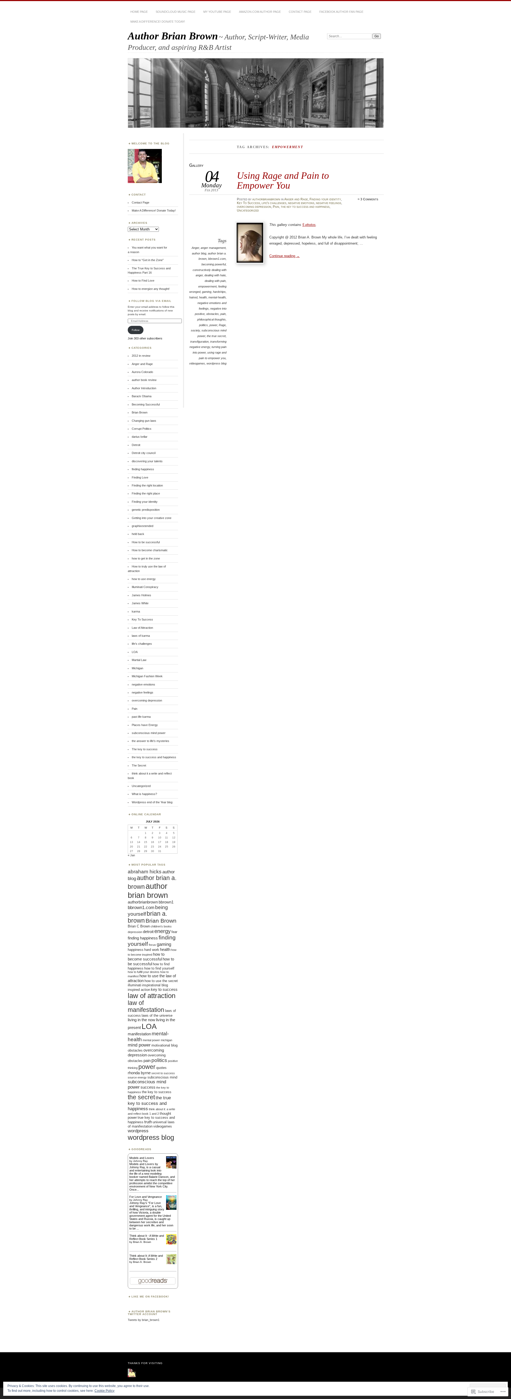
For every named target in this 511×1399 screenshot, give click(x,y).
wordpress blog (216, 363)
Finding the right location (147, 485)
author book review (144, 380)
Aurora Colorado (142, 372)
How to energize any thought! (151, 288)
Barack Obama (141, 396)
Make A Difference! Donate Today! (157, 21)
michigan (166, 1040)
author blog (199, 253)
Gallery (196, 165)
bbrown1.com (217, 258)
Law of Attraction (142, 627)
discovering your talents (147, 461)
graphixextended (142, 526)
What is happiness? (144, 794)
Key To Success (248, 203)
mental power (151, 1040)
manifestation (139, 1034)
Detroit (136, 445)
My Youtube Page (217, 11)
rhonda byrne (139, 1072)
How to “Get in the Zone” (148, 260)
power (213, 325)
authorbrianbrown (266, 199)
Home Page (139, 11)
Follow (135, 330)
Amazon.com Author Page (260, 11)
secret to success (163, 1073)
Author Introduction (144, 388)
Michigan (137, 668)
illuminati (134, 985)
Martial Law (139, 660)
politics (203, 325)
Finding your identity (325, 199)
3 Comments (369, 199)
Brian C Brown (139, 926)
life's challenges (274, 203)
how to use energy (144, 579)
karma (136, 611)
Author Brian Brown (173, 36)
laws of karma (141, 635)
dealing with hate (215, 275)
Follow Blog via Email (151, 300)
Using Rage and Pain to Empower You (283, 180)
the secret (141, 1097)
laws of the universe (157, 1015)
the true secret (216, 336)
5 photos (309, 225)
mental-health (217, 297)
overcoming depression (254, 207)
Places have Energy (145, 725)
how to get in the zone (146, 558)
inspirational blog (155, 985)
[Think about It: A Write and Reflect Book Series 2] (171, 1263)
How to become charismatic (150, 550)
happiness (135, 950)
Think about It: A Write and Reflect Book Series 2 (146, 1257)
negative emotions (301, 203)
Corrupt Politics (141, 428)
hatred (193, 297)
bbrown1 (166, 902)
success (148, 1087)
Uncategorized (248, 210)
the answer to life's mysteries (150, 741)
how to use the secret (161, 981)
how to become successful (146, 956)
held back (138, 534)
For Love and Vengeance (145, 1196)
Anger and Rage (296, 199)
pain (223, 313)
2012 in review (141, 355)
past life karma (141, 716)
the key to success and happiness (305, 207)
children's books (161, 926)
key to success (164, 989)
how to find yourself (159, 968)
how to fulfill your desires (143, 972)
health (203, 297)
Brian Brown (139, 412)
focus (152, 944)
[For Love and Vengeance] (171, 1208)
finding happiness (143, 469)
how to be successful (151, 961)
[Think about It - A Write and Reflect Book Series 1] (171, 1243)
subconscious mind (162, 1077)
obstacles (212, 313)
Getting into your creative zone (151, 518)
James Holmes (141, 595)
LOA (135, 652)
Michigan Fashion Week (147, 676)
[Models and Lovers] (171, 1167)
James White (140, 603)
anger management (213, 247)
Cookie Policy (104, 1391)
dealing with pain (215, 280)
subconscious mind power (149, 733)
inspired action (139, 990)
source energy (137, 1077)
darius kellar (139, 436)
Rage (222, 325)
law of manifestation (146, 1006)
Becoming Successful (146, 404)
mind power (139, 1045)
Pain (276, 207)
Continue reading (284, 256)
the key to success (156, 1092)
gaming (206, 291)
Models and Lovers (141, 1157)
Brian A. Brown (142, 1241)
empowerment (207, 286)
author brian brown (148, 890)
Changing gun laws (144, 420)
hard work (151, 950)
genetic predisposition (146, 509)
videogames (197, 363)
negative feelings (328, 203)
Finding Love (140, 477)
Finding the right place (146, 493)
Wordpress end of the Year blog (152, 802)
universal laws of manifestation (151, 1124)
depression (135, 932)
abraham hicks (145, 871)
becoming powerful (213, 264)
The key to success (145, 749)
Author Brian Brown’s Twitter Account (149, 1313)
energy (162, 931)
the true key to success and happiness (149, 1103)
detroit (148, 931)
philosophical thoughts (211, 319)
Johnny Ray (140, 1160)
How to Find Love (143, 280)
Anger (195, 247)
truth (148, 1122)
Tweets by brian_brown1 (143, 1319)
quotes (161, 1068)
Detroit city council (143, 453)
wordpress (138, 1130)
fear (174, 932)
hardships (219, 291)
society (195, 330)
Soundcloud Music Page (175, 11)
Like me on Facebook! (150, 1296)
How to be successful (146, 542)
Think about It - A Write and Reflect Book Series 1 (146, 1237)
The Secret (139, 765)
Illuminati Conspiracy (145, 587)
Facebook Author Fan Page (341, 11)
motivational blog (164, 1045)
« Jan (131, 855)
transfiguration (199, 341)
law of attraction (151, 995)
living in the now (141, 1019)
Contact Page (300, 11)
